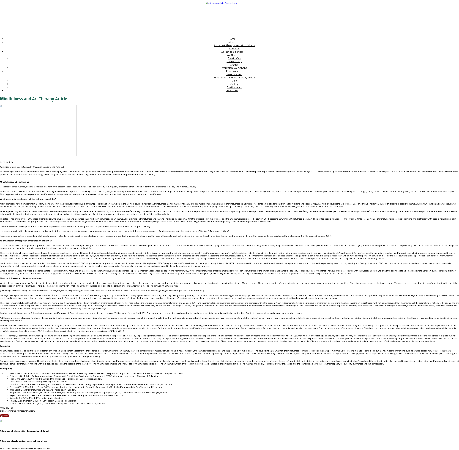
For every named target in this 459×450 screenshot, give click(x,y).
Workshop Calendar (232, 51)
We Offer (232, 55)
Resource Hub (234, 74)
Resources (232, 71)
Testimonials (234, 87)
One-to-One (234, 58)
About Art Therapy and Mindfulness (234, 45)
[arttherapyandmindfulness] (229, 18)
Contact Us (232, 90)
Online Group (234, 61)
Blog (234, 80)
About (231, 42)
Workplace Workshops (234, 67)
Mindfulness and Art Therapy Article (234, 77)
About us (234, 48)
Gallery (234, 84)
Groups (234, 64)
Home (232, 38)
